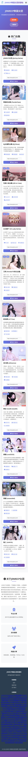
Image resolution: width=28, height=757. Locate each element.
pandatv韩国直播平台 (15, 700)
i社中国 (13, 726)
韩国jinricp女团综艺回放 (12, 702)
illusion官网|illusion (15, 733)
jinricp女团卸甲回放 (7, 708)
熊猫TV (7, 700)
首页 (14, 683)
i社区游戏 (5, 737)
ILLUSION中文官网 (15, 735)
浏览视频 (14, 20)
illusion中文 (7, 735)
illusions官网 (16, 739)
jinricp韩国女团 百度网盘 (16, 699)
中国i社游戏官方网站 (12, 730)
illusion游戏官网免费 (20, 741)
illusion (17, 726)
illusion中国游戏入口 (18, 732)
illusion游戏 (8, 728)
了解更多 (14, 24)
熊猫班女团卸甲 (23, 706)
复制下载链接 (15, 81)
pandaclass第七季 (12, 721)
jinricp (2, 697)
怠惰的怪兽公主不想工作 (11, 722)
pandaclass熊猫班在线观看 (16, 719)
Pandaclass (6, 719)
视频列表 (14, 685)
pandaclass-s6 (10, 695)
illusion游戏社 (9, 732)
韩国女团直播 (18, 695)
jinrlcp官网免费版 (9, 717)
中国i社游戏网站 (19, 743)
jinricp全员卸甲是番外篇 (19, 708)
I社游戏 (9, 726)
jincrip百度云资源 (5, 711)
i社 (6, 726)
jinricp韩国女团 (9, 697)
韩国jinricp (24, 711)
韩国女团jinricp (6, 713)
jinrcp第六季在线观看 (9, 715)
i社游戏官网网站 (16, 728)
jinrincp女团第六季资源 (9, 710)
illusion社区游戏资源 (13, 737)
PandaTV (24, 695)
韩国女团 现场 (6, 699)
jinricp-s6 (3, 695)
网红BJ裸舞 (17, 717)
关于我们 (14, 687)
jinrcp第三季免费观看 (12, 706)
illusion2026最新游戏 (9, 741)
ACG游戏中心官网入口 (7, 739)
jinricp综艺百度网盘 (20, 710)
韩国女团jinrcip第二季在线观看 (13, 704)
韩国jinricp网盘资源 (16, 711)
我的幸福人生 (10, 724)
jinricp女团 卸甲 (14, 713)
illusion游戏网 (22, 737)
